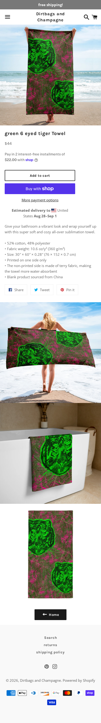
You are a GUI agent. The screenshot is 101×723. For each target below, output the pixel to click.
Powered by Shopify (79, 680)
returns (50, 645)
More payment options (40, 200)
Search (50, 638)
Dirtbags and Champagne (50, 16)
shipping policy (50, 652)
